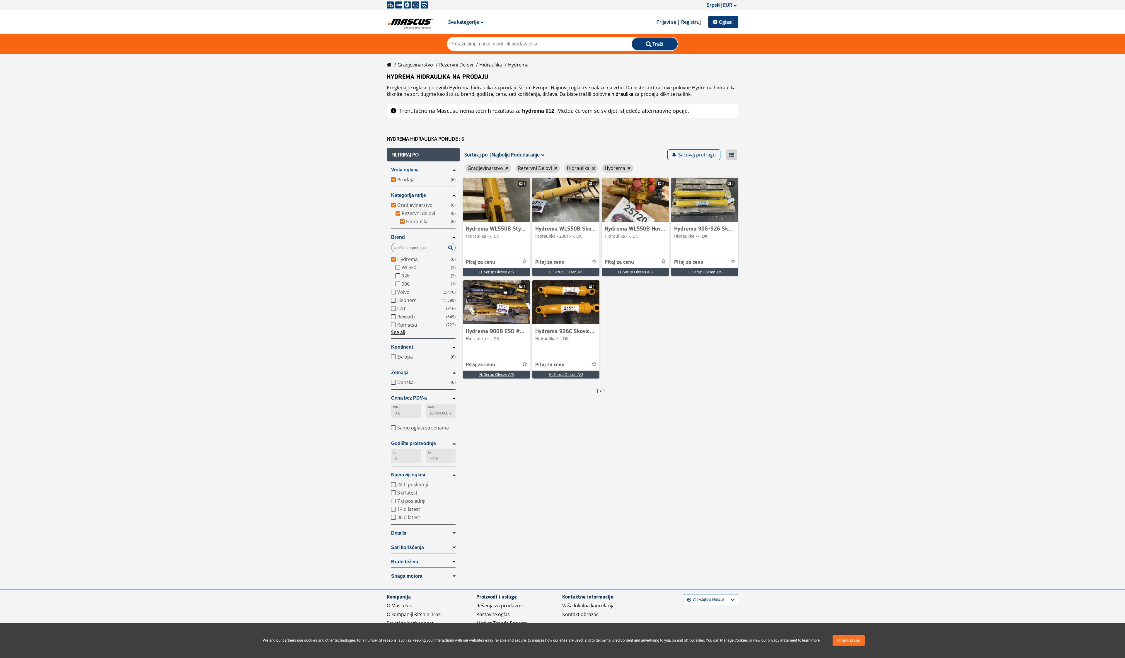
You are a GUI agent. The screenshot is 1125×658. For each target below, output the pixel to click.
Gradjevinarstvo (415, 65)
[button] (423, 154)
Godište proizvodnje (413, 443)
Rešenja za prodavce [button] (499, 605)
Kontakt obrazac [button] (580, 614)
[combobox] (687, 599)
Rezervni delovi (456, 65)
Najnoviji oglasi (408, 474)
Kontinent (402, 347)
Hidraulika (490, 65)
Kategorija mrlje (408, 195)
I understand (848, 640)
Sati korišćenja (407, 547)
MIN (395, 407)
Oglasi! (726, 22)
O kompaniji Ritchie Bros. (414, 614)
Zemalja (399, 372)
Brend (398, 237)
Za (429, 452)
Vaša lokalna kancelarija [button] (588, 605)
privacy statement (782, 640)
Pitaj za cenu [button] (480, 262)
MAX (430, 407)
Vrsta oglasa (405, 169)
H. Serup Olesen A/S (496, 272)
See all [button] (398, 332)
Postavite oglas (493, 614)
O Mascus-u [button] (399, 605)
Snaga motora (406, 576)
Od (394, 452)
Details (398, 533)
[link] (496, 200)
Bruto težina (404, 561)
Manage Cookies (734, 640)
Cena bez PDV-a (409, 398)
